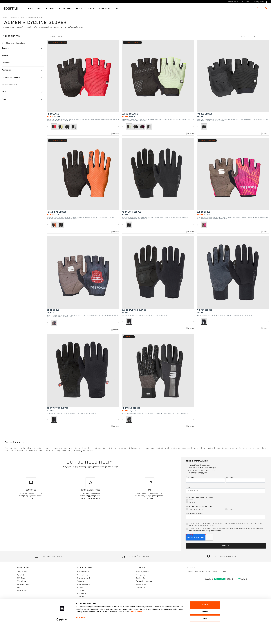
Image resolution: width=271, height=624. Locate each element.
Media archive (22, 590)
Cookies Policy (136, 612)
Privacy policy (140, 575)
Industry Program (23, 584)
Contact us (80, 596)
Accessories (32, 17)
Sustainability (21, 575)
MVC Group (21, 578)
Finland (262, 2)
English (255, 2)
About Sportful (22, 572)
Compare (116, 133)
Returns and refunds (83, 578)
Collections (65, 8)
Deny (205, 618)
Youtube (216, 572)
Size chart (80, 587)
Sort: (243, 36)
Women (50, 8)
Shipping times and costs (85, 575)
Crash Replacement (83, 584)
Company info (140, 587)
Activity (5, 55)
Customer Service (232, 2)
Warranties (80, 581)
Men (39, 8)
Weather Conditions (9, 84)
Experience (105, 8)
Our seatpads (81, 593)
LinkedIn (225, 572)
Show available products (15, 43)
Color (4, 92)
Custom (91, 8)
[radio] (225, 500)
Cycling (22, 17)
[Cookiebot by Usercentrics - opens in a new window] (62, 619)
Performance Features (11, 77)
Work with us (21, 581)
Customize (204, 611)
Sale (30, 8)
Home (5, 17)
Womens (14, 17)
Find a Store (245, 2)
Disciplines (6, 63)
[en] (11, 8)
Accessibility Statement (144, 581)
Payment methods (83, 572)
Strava (208, 572)
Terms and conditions (143, 572)
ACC (118, 8)
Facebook (189, 572)
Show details (81, 617)
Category (5, 48)
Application (6, 70)
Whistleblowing (141, 584)
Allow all (205, 604)
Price (4, 99)
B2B (18, 587)
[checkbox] (225, 501)
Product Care (81, 590)
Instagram (199, 572)
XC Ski (79, 8)
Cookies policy (140, 578)
